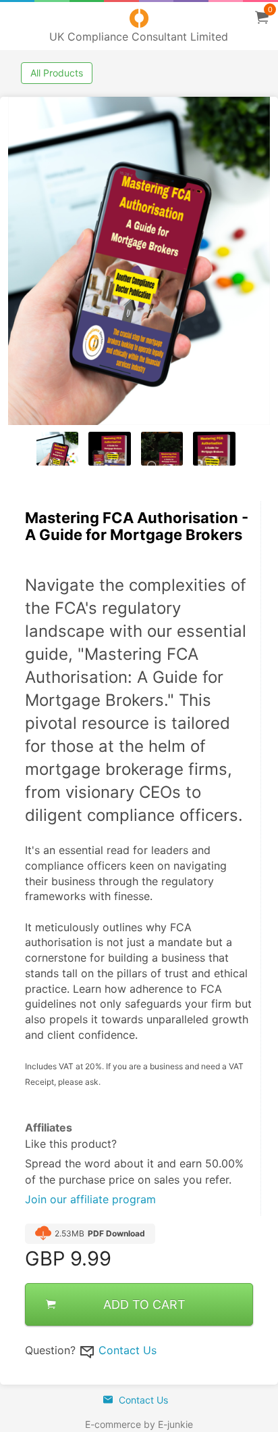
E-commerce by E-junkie (139, 1424)
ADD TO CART (144, 1304)
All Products (56, 73)
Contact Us (128, 1350)
